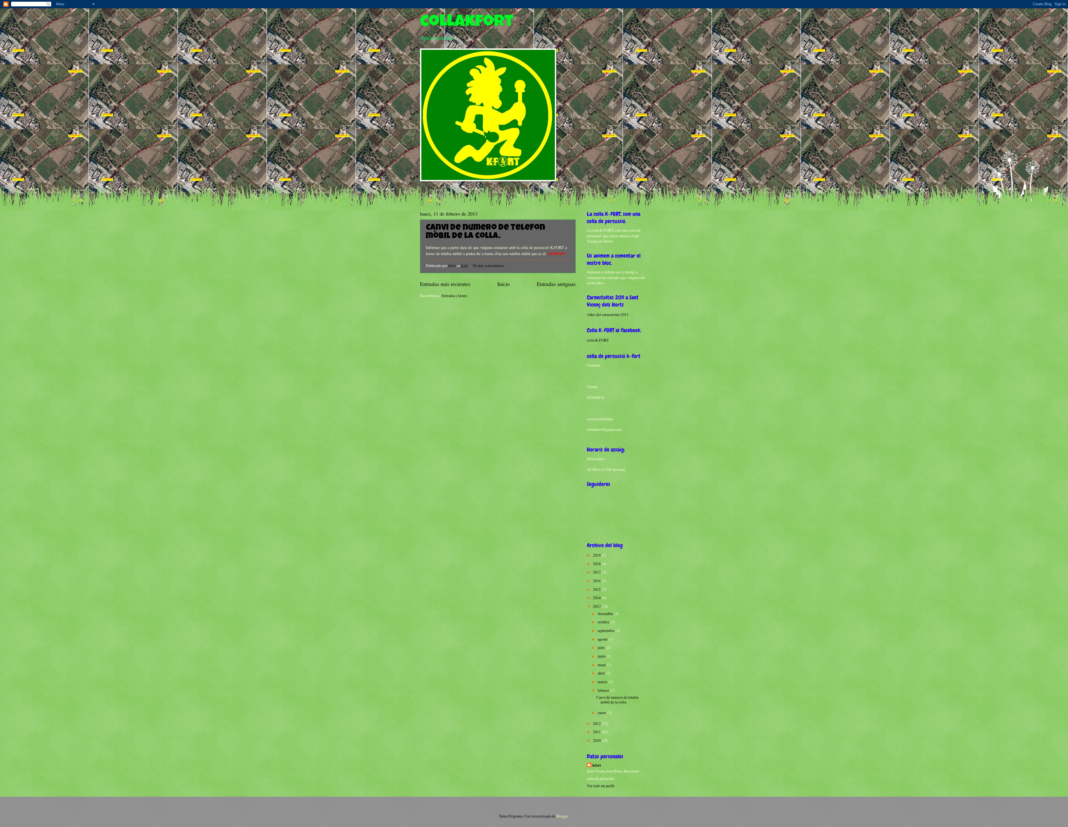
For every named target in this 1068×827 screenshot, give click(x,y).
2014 (597, 597)
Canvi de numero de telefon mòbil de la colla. (485, 232)
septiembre (606, 630)
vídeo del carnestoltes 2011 (608, 314)
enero (602, 712)
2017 (597, 572)
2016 (597, 580)
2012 (597, 723)
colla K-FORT (598, 340)
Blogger (562, 816)
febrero (604, 690)
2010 (597, 740)
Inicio (503, 283)
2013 (597, 606)
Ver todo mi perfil (600, 785)
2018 (597, 563)
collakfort (467, 22)
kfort (596, 765)
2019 (597, 555)
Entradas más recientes (445, 283)
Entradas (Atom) (455, 295)
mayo (602, 664)
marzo (603, 681)
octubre (604, 621)
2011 (597, 731)
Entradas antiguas (556, 283)
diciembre (606, 613)
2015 (597, 589)
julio (602, 647)
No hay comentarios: (489, 265)
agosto (603, 639)
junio (602, 656)
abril (602, 673)
